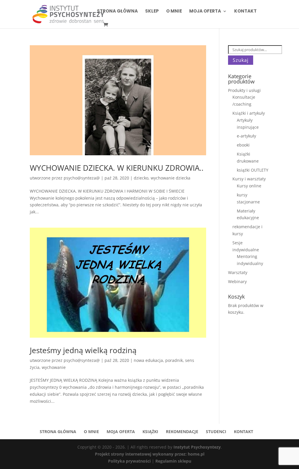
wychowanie (54, 367)
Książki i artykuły (248, 113)
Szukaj (240, 60)
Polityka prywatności (130, 461)
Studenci (216, 431)
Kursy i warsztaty (249, 179)
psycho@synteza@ (82, 178)
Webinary (237, 281)
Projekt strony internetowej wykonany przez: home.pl (149, 454)
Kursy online (249, 186)
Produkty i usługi (244, 90)
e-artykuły (246, 136)
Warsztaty (237, 272)
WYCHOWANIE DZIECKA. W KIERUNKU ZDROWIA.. (117, 168)
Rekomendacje (182, 431)
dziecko (141, 178)
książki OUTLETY (252, 170)
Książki (150, 431)
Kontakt (245, 11)
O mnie (174, 11)
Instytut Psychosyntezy (197, 447)
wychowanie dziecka (170, 178)
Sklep (152, 11)
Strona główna (117, 11)
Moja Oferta (205, 11)
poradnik (174, 360)
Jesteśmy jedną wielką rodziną (83, 350)
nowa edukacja (148, 360)
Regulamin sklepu (173, 461)
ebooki (243, 145)
